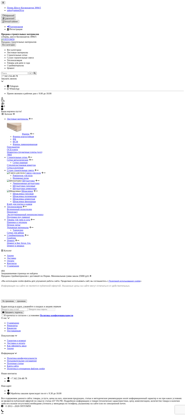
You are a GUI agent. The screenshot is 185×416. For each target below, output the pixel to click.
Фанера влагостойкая (23, 136)
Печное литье (13, 225)
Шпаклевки (27, 191)
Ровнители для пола (23, 175)
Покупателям (8, 335)
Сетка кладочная (15, 167)
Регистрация (16, 29)
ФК (14, 139)
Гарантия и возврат (16, 340)
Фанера (25, 134)
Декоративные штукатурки (26, 183)
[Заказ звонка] (92, 411)
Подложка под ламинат (18, 217)
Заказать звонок (9, 78)
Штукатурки (28, 180)
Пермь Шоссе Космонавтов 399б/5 (24, 7)
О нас (4, 318)
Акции (10, 255)
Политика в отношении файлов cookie (26, 368)
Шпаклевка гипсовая (23, 193)
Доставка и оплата (16, 343)
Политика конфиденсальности (22, 358)
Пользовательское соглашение (22, 361)
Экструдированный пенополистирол (25, 214)
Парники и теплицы (17, 222)
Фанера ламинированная (25, 144)
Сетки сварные (20, 162)
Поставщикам (14, 331)
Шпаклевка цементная (24, 199)
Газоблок (11, 238)
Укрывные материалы (18, 227)
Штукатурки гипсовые (24, 186)
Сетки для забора (15, 232)
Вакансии (12, 328)
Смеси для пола (33, 173)
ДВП (9, 154)
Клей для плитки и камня (19, 204)
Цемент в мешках (15, 245)
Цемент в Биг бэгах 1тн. (19, 243)
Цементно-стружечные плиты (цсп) (24, 152)
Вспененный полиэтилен (19, 209)
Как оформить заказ (16, 346)
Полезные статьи (15, 363)
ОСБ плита (12, 149)
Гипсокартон (13, 147)
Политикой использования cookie (124, 281)
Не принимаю (8, 301)
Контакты (12, 263)
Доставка (11, 258)
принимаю (21, 301)
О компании (13, 266)
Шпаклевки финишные (24, 201)
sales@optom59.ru (15, 10)
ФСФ (15, 141)
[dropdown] (3, 2)
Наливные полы (21, 178)
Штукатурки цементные (25, 188)
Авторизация (16, 26)
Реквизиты (12, 325)
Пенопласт (12, 212)
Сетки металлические (17, 160)
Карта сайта (13, 366)
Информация (8, 353)
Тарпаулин (18, 230)
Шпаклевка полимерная (24, 196)
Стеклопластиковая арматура (21, 165)
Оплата (10, 260)
